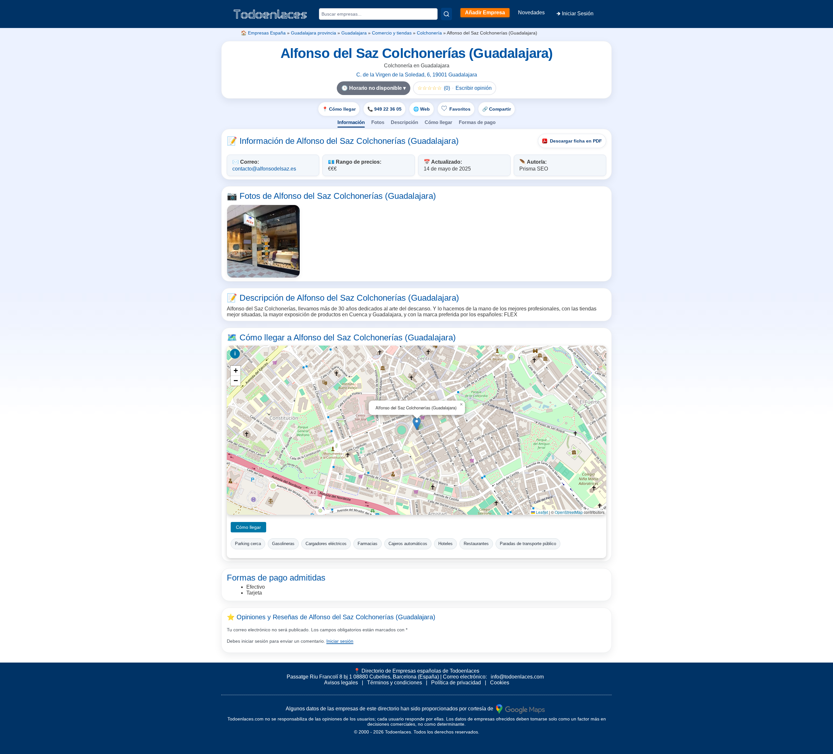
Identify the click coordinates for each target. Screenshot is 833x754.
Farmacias (367, 543)
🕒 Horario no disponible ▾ (373, 88)
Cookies (499, 682)
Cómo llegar (438, 122)
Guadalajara (354, 32)
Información (351, 122)
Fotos (377, 122)
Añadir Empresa (485, 12)
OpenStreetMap (569, 512)
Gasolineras (283, 543)
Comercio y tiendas (392, 32)
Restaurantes (476, 543)
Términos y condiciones (394, 682)
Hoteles (445, 543)
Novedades (531, 12)
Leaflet (541, 512)
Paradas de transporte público (528, 543)
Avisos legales (341, 682)
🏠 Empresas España (263, 32)
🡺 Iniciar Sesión (575, 13)
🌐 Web (421, 109)
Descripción (404, 122)
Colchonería (429, 32)
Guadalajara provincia (313, 32)
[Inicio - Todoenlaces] (270, 14)
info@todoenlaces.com (517, 676)
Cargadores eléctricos (326, 543)
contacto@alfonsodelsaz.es (264, 168)
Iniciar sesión (339, 641)
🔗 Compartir (496, 109)
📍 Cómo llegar (339, 109)
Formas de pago (477, 122)
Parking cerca (248, 543)
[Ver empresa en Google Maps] (520, 708)
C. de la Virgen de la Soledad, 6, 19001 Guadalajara (416, 74)
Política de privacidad (456, 682)
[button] (417, 423)
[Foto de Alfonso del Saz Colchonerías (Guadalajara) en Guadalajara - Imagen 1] (263, 241)
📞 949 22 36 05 (384, 109)
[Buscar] (446, 14)
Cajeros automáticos (408, 543)
